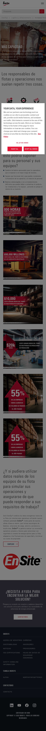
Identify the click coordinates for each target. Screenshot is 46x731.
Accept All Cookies (31, 149)
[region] (23, 129)
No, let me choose (22, 143)
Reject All (14, 149)
